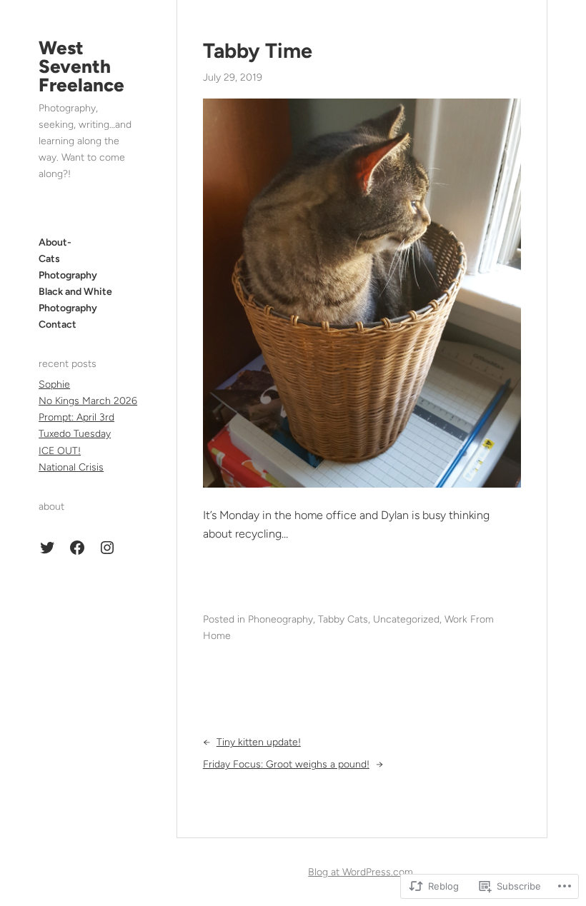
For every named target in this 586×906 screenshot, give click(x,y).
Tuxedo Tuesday (75, 434)
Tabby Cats (343, 619)
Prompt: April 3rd (76, 417)
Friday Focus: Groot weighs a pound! (286, 764)
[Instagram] (107, 547)
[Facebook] (77, 547)
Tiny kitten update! (259, 742)
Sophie (54, 384)
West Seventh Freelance (81, 66)
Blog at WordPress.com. (361, 872)
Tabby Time (257, 51)
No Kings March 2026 (88, 401)
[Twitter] (47, 547)
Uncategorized (406, 619)
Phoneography (280, 619)
